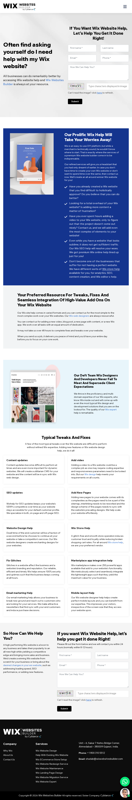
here (99, 93)
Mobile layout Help (82, 592)
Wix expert (111, 410)
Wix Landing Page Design (49, 773)
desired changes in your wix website (22, 665)
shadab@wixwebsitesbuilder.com (104, 759)
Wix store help (111, 269)
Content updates (17, 460)
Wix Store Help (80, 528)
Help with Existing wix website (52, 755)
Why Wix (7, 751)
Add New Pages (81, 492)
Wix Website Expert (46, 782)
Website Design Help (19, 528)
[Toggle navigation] (125, 7)
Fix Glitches (13, 560)
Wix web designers (79, 316)
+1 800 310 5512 (96, 753)
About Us (8, 755)
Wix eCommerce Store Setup (51, 760)
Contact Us (9, 760)
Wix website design (46, 751)
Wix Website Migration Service (52, 777)
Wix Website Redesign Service (52, 764)
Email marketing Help (19, 592)
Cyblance (105, 796)
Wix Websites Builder (50, 796)
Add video (77, 460)
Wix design (90, 475)
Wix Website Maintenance (49, 769)
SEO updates (14, 492)
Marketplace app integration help (92, 560)
